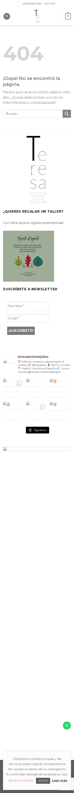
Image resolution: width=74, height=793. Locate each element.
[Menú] (6, 16)
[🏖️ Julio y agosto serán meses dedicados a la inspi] (60, 412)
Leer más (59, 780)
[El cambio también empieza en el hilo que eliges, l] (36, 389)
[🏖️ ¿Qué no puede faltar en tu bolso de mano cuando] (60, 389)
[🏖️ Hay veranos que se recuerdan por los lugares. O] (13, 412)
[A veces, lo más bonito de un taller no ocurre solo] (13, 389)
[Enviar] (67, 114)
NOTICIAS (50, 3)
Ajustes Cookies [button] (21, 780)
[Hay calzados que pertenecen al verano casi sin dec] (36, 412)
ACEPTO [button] (43, 780)
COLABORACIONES (32, 3)
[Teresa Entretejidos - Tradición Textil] (37, 16)
